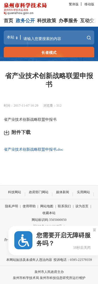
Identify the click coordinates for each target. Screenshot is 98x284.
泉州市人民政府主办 (49, 272)
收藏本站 (49, 213)
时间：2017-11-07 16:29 (21, 105)
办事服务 (68, 20)
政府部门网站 (38, 192)
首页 (8, 20)
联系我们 (64, 206)
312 (59, 105)
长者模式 (49, 52)
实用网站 (83, 192)
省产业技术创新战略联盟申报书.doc (33, 149)
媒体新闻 (62, 192)
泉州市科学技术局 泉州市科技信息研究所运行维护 (49, 278)
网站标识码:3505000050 (49, 220)
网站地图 (46, 206)
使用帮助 (29, 206)
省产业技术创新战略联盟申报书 (49, 80)
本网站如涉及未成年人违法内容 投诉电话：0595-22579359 (49, 260)
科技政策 (46, 20)
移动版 (89, 4)
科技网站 (14, 192)
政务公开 (25, 20)
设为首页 (81, 206)
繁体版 (74, 4)
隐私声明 (11, 206)
